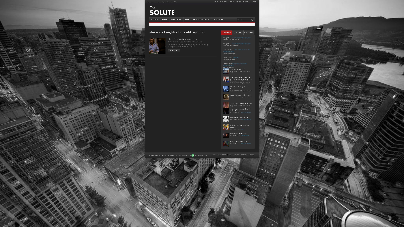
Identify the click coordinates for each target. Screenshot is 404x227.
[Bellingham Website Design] (193, 155)
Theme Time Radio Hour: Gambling (182, 39)
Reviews (165, 20)
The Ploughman (246, 113)
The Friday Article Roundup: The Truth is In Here (240, 110)
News (187, 20)
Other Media (218, 20)
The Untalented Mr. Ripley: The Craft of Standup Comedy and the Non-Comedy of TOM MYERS (241, 79)
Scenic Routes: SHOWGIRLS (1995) (241, 103)
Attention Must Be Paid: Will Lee (240, 95)
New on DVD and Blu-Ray (238, 133)
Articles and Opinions (201, 20)
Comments (227, 32)
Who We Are (223, 1)
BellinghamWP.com (201, 155)
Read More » (174, 51)
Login (254, 1)
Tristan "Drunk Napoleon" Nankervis (179, 42)
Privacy (238, 1)
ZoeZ (242, 129)
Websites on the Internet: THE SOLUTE (239, 126)
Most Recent (249, 32)
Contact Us (246, 1)
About (232, 1)
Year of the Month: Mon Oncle (241, 38)
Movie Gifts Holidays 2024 (238, 142)
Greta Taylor (245, 135)
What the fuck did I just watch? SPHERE (239, 88)
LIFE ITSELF (236, 58)
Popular (238, 32)
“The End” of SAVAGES (237, 69)
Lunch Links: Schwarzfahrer (239, 117)
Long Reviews (176, 20)
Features (154, 20)
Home (153, 2)
